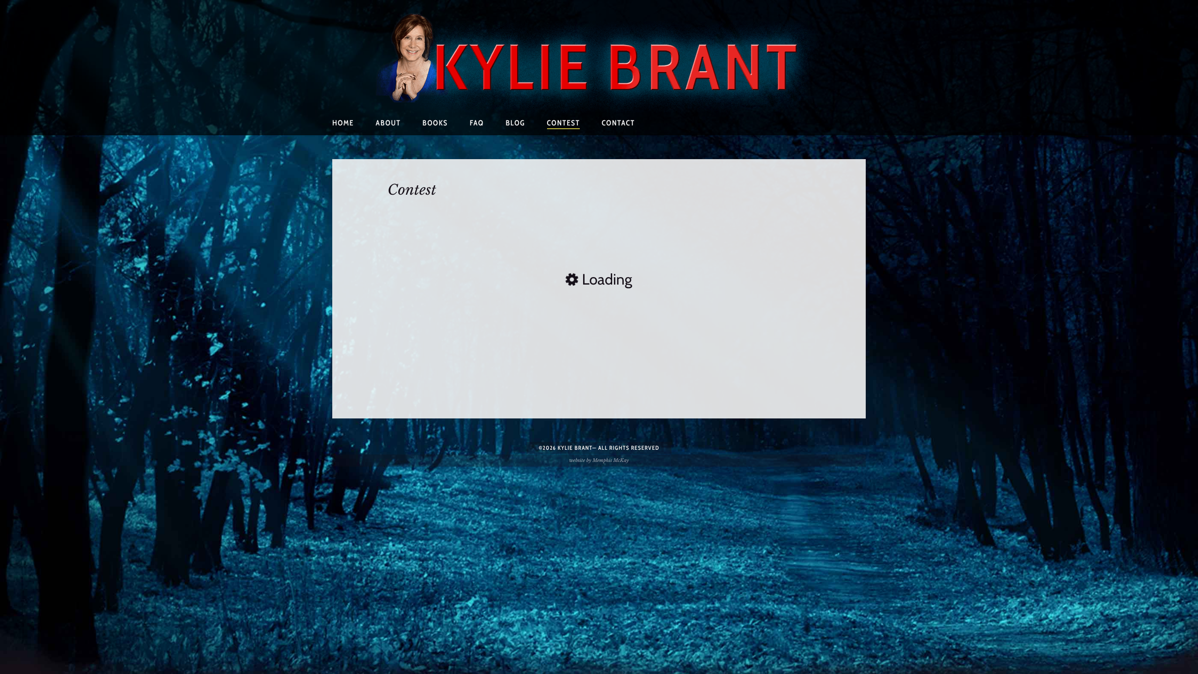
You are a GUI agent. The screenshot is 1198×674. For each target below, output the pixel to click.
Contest (563, 122)
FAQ (477, 122)
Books (435, 122)
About (388, 122)
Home (343, 122)
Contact (618, 122)
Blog (515, 122)
